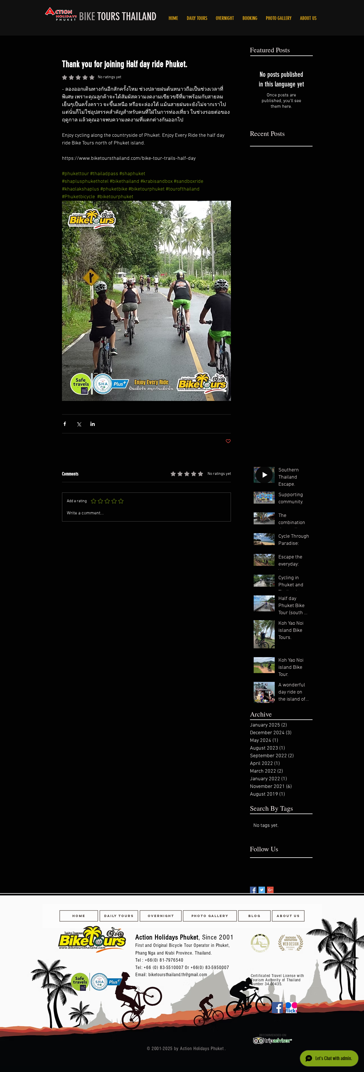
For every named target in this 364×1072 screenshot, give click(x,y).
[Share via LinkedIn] (92, 424)
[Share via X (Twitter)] (78, 424)
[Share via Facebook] (64, 424)
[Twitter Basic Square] (261, 890)
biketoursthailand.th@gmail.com (177, 974)
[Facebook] (277, 1007)
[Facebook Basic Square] (253, 890)
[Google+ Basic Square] (270, 890)
